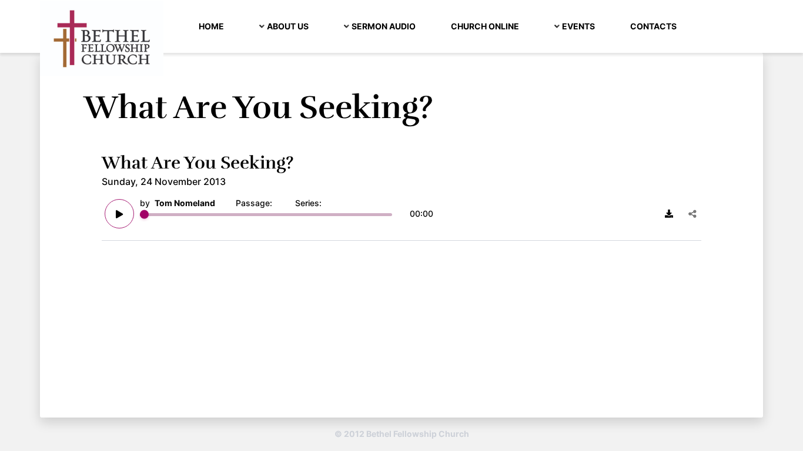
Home (211, 26)
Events (578, 26)
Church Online (485, 26)
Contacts (653, 26)
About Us (288, 26)
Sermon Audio (384, 26)
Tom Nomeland (185, 203)
